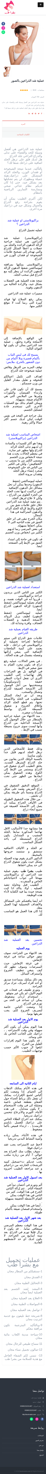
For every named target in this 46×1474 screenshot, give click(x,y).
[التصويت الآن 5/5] (21, 90)
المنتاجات (41, 1435)
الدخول (41, 1455)
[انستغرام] (3, 28)
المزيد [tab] (23, 124)
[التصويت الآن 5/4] (22, 90)
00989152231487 (26, 1406)
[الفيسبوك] (3, 24)
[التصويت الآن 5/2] (25, 90)
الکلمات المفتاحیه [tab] (23, 135)
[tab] (23, 129)
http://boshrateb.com (29, 1414)
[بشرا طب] (10, 7)
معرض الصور (39, 1440)
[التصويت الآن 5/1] (27, 90)
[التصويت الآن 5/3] (24, 90)
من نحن (41, 1445)
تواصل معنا (40, 1450)
